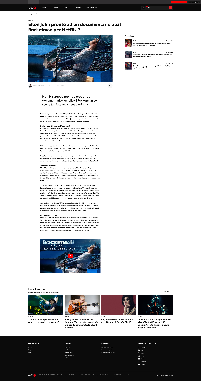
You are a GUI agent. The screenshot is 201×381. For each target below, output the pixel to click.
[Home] (32, 8)
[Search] (102, 7)
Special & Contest (92, 7)
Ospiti (56, 7)
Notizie (44, 7)
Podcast (78, 7)
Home (29, 14)
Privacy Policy (169, 375)
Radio (65, 7)
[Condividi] (110, 85)
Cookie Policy (160, 375)
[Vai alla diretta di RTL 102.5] (170, 7)
